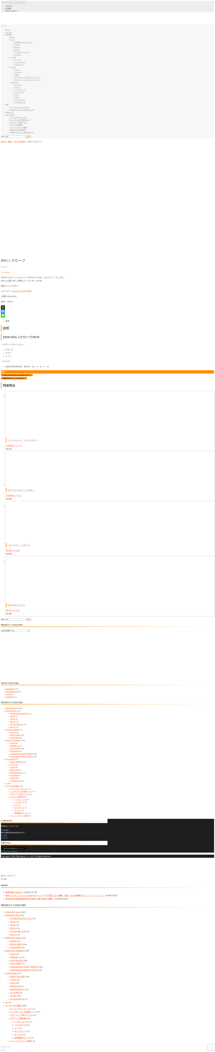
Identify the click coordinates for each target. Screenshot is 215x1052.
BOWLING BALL (11, 708)
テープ (16, 95)
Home (3, 142)
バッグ (12, 40)
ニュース (8, 32)
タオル (16, 97)
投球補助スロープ (21, 813)
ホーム (7, 30)
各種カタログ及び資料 (18, 130)
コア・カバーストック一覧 (19, 107)
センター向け (10, 115)
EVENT (8, 694)
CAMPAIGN (9, 697)
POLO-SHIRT (14, 751)
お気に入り (9, 112)
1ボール (17, 45)
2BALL (12, 719)
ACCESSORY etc (16, 781)
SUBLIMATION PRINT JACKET (21, 757)
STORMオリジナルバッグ (23, 42)
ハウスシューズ (20, 799)
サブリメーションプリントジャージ (26, 77)
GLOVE (15, 291)
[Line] (107, 315)
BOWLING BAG (11, 711)
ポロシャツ (18, 72)
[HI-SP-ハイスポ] (9, 254)
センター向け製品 (12, 786)
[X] (107, 307)
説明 (7, 321)
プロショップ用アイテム (18, 122)
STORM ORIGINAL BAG (19, 714)
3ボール (17, 50)
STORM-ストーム (14, 446)
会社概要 (8, 8)
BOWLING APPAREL (13, 740)
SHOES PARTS (15, 735)
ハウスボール (19, 802)
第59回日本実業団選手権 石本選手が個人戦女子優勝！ (29, 899)
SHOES (12, 732)
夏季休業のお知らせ (14, 892)
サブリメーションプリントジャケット (27, 80)
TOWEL (13, 778)
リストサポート (19, 100)
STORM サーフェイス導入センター (22, 110)
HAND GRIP (14, 770)
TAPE (12, 767)
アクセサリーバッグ (21, 52)
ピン (16, 805)
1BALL (12, 716)
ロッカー (17, 810)
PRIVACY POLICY (11, 11)
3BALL (12, 722)
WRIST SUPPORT (16, 762)
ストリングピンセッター (18, 117)
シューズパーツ (19, 62)
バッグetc (17, 55)
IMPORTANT (10, 689)
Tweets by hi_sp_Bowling (9, 851)
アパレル (13, 67)
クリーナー (18, 85)
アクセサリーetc (20, 102)
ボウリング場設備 (16, 125)
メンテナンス (19, 92)
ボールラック (19, 808)
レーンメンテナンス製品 (18, 127)
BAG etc (13, 727)
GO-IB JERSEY (15, 748)
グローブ (17, 87)
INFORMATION (11, 692)
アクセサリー (19, 65)
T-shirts (12, 743)
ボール (12, 37)
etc (6, 783)
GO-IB (16, 75)
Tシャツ (17, 70)
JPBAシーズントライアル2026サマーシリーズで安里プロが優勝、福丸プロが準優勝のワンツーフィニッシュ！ (55, 895)
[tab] (109, 321)
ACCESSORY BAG (17, 724)
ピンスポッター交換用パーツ (20, 120)
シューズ (13, 57)
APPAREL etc (14, 746)
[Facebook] (107, 311)
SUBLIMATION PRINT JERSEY (21, 754)
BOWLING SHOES (12, 730)
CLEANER (14, 775)
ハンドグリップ (19, 90)
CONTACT (8, 6)
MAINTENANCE (16, 773)
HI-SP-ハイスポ (13, 550)
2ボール (17, 47)
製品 (10, 142)
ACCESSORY (20, 142)
